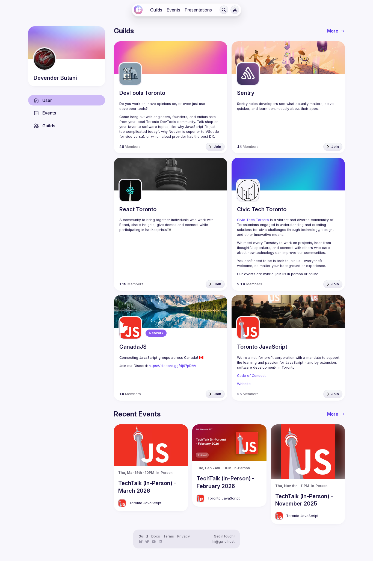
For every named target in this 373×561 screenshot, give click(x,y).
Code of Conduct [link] (251, 376)
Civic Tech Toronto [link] (253, 220)
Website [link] (244, 384)
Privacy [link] (183, 536)
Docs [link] (155, 536)
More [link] (332, 31)
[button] (224, 9)
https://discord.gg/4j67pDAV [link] (172, 366)
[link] (138, 9)
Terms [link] (168, 536)
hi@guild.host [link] (223, 541)
